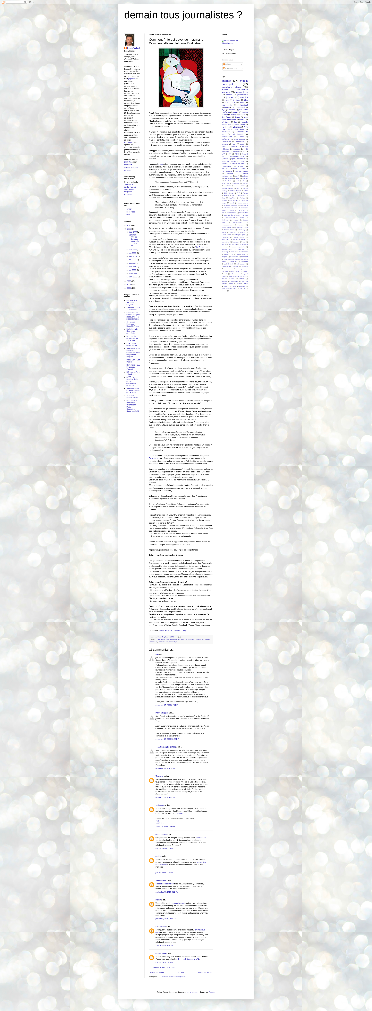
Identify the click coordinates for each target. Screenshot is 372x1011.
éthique (224, 291)
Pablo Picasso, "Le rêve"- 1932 (172, 630)
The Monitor (241, 195)
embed (241, 225)
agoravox (225, 159)
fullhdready (241, 230)
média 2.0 (230, 103)
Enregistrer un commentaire (164, 967)
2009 (129, 229)
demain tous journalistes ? (183, 15)
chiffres (232, 110)
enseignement (226, 227)
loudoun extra (227, 249)
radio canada (235, 274)
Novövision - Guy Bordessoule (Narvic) (133, 367)
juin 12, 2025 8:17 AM (164, 848)
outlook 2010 (228, 264)
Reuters (226, 195)
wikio (234, 286)
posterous (244, 266)
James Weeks (161, 953)
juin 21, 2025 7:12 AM (164, 873)
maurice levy (228, 254)
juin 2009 (133, 263)
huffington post (240, 234)
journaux (230, 97)
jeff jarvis (225, 122)
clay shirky (241, 210)
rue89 (237, 176)
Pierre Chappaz (161, 713)
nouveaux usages (241, 171)
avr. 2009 (133, 270)
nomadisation (227, 137)
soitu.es (245, 176)
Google (242, 115)
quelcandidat (242, 105)
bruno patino (243, 205)
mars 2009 (133, 273)
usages (245, 178)
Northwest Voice (235, 191)
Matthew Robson (227, 188)
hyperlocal (225, 237)
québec (245, 271)
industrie (181, 639)
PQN (237, 154)
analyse (224, 200)
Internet (198, 639)
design (242, 217)
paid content (241, 264)
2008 (129, 281)
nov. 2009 (133, 250)
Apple (238, 181)
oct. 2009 (133, 253)
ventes (238, 283)
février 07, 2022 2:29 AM (165, 827)
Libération (237, 127)
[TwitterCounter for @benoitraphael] (235, 43)
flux (246, 227)
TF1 (233, 195)
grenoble (233, 232)
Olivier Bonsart (229, 193)
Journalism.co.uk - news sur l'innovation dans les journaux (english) (133, 352)
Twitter (129, 209)
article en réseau (229, 161)
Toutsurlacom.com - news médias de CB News (133, 390)
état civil (242, 288)
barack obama (243, 203)
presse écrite (242, 92)
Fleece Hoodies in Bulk (164, 884)
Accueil (181, 973)
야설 (157, 821)
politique (230, 173)
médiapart (244, 256)
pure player (235, 271)
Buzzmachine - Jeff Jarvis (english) (132, 302)
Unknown (159, 776)
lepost (237, 117)
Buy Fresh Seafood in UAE (188, 959)
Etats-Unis (236, 183)
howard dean (226, 234)
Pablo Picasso (163, 642)
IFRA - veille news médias (131, 344)
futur (234, 144)
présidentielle (227, 105)
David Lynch (226, 183)
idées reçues (239, 237)
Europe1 (245, 183)
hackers (242, 232)
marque (233, 252)
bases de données (230, 205)
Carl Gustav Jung (163, 639)
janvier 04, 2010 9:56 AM (165, 768)
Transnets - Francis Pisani (132, 397)
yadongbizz (160, 805)
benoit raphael (239, 139)
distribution (225, 220)
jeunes (235, 168)
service (241, 278)
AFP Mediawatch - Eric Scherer (133, 309)
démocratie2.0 (238, 222)
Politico (245, 193)
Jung (160, 164)
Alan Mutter (228, 181)
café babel (227, 208)
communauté (226, 142)
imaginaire (173, 639)
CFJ (229, 154)
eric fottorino (238, 227)
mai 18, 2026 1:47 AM (164, 962)
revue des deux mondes (237, 276)
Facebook (128, 164)
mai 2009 (133, 267)
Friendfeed (130, 212)
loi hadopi (238, 134)
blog (227, 100)
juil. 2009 (133, 260)
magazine (241, 249)
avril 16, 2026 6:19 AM (164, 945)
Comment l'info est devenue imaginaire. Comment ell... (134, 240)
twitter (233, 115)
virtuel (246, 283)
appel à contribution (238, 159)
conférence (240, 142)
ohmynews (244, 261)
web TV (226, 286)
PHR (238, 193)
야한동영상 (179, 813)
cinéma (232, 210)
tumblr (231, 283)
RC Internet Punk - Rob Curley (133, 373)
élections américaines (229, 288)
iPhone (240, 166)
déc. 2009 (133, 232)
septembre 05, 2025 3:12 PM (166, 892)
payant (224, 146)
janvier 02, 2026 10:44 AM (165, 919)
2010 (129, 226)
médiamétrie (234, 256)
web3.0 (242, 120)
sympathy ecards (179, 903)
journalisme (242, 94)
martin (158, 900)
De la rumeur (154, 458)
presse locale (228, 269)
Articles (228, 64)
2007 (129, 285)
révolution (236, 149)
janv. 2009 (133, 277)
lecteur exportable (238, 247)
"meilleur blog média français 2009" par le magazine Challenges (130, 189)
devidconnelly (161, 834)
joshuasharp (160, 927)
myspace (225, 256)
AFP (223, 154)
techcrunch (234, 281)
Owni (128, 215)
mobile (236, 112)
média (229, 94)
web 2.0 (244, 97)
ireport (224, 244)
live (235, 122)
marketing (225, 252)
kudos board (201, 838)
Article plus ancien (205, 973)
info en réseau (190, 639)
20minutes (236, 151)
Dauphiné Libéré (238, 107)
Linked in (128, 162)
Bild (244, 181)
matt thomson (243, 252)
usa (237, 178)
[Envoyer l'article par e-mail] (179, 637)
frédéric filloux (229, 230)
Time (223, 198)
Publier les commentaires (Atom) (173, 977)
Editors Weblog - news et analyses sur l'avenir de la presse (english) (133, 316)
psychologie (173, 642)
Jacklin (158, 856)
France (241, 137)
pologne (235, 266)
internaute (236, 242)
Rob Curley (226, 117)
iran (244, 242)
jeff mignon (233, 244)
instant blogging (239, 239)
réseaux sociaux (228, 278)
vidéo (245, 100)
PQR (223, 110)
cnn (223, 213)
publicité (234, 146)
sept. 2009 (133, 256)
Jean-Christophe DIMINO (165, 747)
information (226, 132)
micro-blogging (227, 171)
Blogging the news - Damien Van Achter (132, 338)
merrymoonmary (193, 992)
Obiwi (246, 191)
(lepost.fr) (132, 79)
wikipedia (242, 286)
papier (242, 144)
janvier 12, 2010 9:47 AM (165, 797)
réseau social (240, 124)
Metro (238, 188)
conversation (243, 213)
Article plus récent (157, 973)
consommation (232, 213)
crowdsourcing (230, 217)
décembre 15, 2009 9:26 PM (166, 705)
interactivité (225, 242)
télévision (236, 100)
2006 (129, 288)
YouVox (242, 198)
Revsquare (128, 142)
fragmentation (226, 166)
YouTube (232, 198)
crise (242, 161)
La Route (200, 247)
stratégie (224, 281)
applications (234, 200)
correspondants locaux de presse (236, 215)
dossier (236, 220)
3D (244, 151)
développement (227, 225)
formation (225, 144)
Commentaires (231, 69)
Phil (157, 654)
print (242, 103)
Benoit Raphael (133, 48)
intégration (225, 168)
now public (233, 261)
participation (226, 266)
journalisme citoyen (231, 87)
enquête (224, 164)
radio (225, 274)
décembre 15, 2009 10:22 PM (167, 739)
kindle (243, 168)
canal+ (236, 208)
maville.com (241, 254)
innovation (225, 239)
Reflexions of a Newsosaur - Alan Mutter (132, 331)
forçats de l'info (238, 164)
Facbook (228, 186)
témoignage (229, 178)
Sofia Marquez (161, 880)
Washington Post (237, 156)
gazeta (224, 232)
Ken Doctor (240, 186)
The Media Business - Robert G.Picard (132, 324)
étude (226, 107)
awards (232, 203)
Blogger (212, 992)
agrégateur (225, 139)
